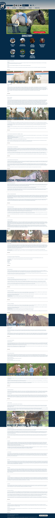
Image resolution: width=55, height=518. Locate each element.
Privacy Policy (26, 517)
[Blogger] (14, 5)
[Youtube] (21, 5)
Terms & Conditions (22, 517)
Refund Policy (9, 517)
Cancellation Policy (13, 517)
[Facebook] (16, 5)
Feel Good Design (12, 515)
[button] (31, 5)
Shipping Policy (17, 517)
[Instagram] (18, 5)
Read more (8, 69)
